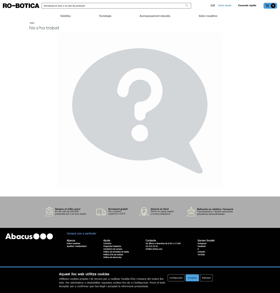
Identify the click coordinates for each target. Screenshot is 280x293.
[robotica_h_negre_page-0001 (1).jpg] (21, 5)
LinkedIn (201, 252)
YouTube (201, 254)
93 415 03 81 (152, 246)
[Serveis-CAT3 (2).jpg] (140, 212)
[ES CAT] (213, 5)
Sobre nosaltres (73, 243)
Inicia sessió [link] (224, 5)
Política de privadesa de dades (116, 252)
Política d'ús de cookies (113, 254)
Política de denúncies (112, 257)
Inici (32, 23)
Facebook (202, 246)
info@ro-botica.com (154, 249)
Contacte (107, 243)
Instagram (202, 243)
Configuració (176, 278)
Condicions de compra (112, 249)
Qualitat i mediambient (77, 246)
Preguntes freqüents (112, 246)
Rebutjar (206, 278)
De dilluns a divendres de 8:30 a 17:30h (163, 243)
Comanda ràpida (247, 5)
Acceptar (192, 278)
